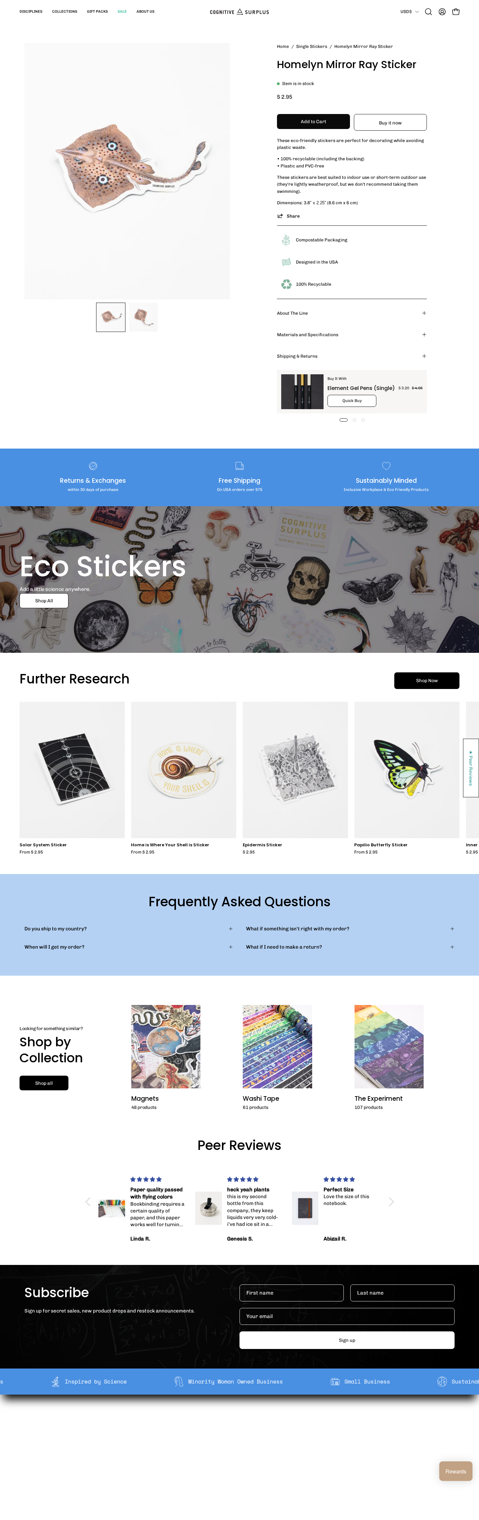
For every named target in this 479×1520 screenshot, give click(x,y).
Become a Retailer (156, 1438)
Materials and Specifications (307, 334)
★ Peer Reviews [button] (471, 768)
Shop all (44, 1083)
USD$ (406, 11)
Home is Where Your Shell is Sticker (170, 845)
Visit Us (232, 1458)
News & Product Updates (164, 1458)
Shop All (44, 601)
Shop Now (427, 680)
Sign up (347, 1340)
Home (283, 46)
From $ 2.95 (31, 852)
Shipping (234, 1418)
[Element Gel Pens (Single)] (302, 391)
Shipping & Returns (297, 356)
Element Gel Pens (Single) (361, 388)
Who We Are (149, 1418)
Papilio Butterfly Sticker (381, 845)
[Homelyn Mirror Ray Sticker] (110, 317)
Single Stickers (311, 46)
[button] (31, 11)
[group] (239, 778)
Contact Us (236, 1448)
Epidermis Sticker (262, 845)
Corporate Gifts (153, 1428)
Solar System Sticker (43, 845)
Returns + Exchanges (248, 1428)
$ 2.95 (249, 852)
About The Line (292, 313)
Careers (144, 1448)
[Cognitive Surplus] (239, 12)
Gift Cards (235, 1438)
